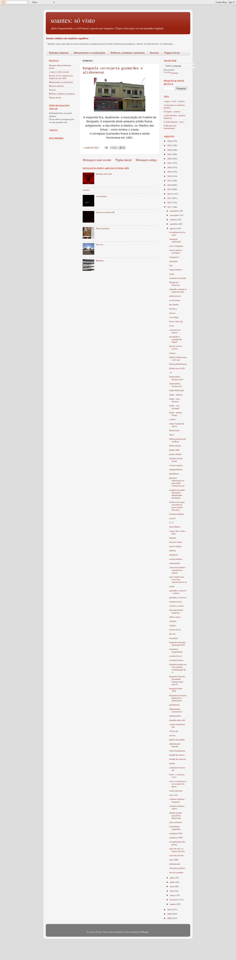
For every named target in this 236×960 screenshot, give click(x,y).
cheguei (172, 537)
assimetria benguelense (176, 650)
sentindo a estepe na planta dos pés (178, 290)
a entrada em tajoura (174, 331)
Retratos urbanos (59, 52)
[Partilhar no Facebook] (120, 147)
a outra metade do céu (177, 725)
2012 (169, 202)
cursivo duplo (175, 546)
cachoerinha (174, 563)
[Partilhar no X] (117, 147)
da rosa (172, 633)
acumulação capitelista (175, 827)
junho (172, 882)
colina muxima (176, 790)
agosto (173, 228)
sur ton (172, 735)
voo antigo (174, 317)
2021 (169, 162)
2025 (169, 145)
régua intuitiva (175, 269)
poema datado (175, 454)
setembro (174, 223)
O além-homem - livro (174, 121)
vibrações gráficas (177, 868)
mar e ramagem (176, 245)
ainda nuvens (175, 295)
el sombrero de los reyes (177, 233)
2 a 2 (171, 522)
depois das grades (177, 739)
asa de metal (174, 300)
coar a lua (173, 794)
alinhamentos (175, 715)
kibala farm (174, 430)
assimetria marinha (177, 278)
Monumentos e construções (89, 52)
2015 (169, 189)
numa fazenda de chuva (176, 425)
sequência (173, 554)
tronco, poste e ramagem (175, 251)
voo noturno (101, 196)
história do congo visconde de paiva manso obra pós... (177, 506)
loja (171, 265)
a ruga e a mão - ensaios (174, 101)
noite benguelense (177, 750)
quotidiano (174, 473)
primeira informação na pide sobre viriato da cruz (176, 481)
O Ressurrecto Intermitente (170, 127)
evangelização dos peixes (177, 843)
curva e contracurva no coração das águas (178, 784)
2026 (169, 141)
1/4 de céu (173, 731)
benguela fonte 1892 (175, 689)
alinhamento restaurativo (175, 710)
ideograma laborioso (174, 283)
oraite (171, 586)
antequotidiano (176, 469)
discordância (174, 526)
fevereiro (174, 899)
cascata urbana (175, 559)
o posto (172, 419)
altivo (171, 434)
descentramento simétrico (176, 611)
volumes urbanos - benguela (177, 800)
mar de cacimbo (176, 872)
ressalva (86, 189)
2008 (169, 918)
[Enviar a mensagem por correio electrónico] (106, 147)
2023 (169, 154)
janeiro (173, 904)
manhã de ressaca (176, 754)
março (173, 895)
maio (172, 886)
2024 (169, 149)
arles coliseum (175, 822)
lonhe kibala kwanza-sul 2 (176, 378)
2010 (169, 909)
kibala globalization (178, 363)
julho (172, 877)
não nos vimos (175, 541)
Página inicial (172, 52)
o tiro (171, 325)
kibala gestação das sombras (177, 440)
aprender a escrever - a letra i (177, 591)
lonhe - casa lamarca (174, 400)
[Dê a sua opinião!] (114, 147)
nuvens (172, 312)
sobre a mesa (174, 616)
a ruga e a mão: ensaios (59, 71)
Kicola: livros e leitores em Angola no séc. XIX (61, 77)
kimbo (172, 763)
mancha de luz (175, 601)
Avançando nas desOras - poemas (175, 106)
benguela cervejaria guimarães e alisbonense (178, 698)
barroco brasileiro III (105, 212)
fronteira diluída (176, 513)
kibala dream (175, 445)
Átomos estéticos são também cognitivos (67, 38)
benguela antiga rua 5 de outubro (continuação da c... (178, 668)
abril (172, 890)
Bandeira (100, 260)
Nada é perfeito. (103, 228)
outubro (173, 219)
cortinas (172, 621)
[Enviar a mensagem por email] (111, 147)
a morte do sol (175, 655)
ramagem (173, 261)
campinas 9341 (176, 833)
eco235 (172, 518)
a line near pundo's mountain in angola (177, 570)
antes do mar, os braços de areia (177, 850)
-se (170, 372)
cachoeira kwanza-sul (177, 769)
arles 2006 (173, 859)
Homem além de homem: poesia (60, 66)
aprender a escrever (177, 597)
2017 (169, 180)
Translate (174, 72)
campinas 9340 (176, 837)
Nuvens (154, 52)
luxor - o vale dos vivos (176, 775)
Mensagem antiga (146, 160)
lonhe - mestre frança (175, 413)
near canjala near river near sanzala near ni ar (178, 579)
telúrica (172, 550)
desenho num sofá (104, 173)
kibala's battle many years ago (178, 358)
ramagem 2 (174, 257)
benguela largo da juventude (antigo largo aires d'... (177, 680)
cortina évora (175, 629)
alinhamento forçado (174, 745)
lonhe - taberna (176, 394)
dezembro (174, 210)
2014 (169, 193)
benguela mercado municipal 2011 (177, 643)
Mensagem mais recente (97, 160)
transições (173, 638)
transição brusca (176, 660)
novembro (174, 215)
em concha (174, 304)
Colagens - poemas (172, 111)
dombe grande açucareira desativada (175, 815)
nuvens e (173, 308)
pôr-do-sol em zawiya (175, 347)
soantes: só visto (73, 20)
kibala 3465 (174, 449)
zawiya (172, 353)
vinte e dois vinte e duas (177, 532)
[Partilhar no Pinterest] (124, 147)
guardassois (174, 704)
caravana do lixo (176, 855)
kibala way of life (177, 368)
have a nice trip (176, 321)
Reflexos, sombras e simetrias (127, 52)
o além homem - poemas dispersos (174, 116)
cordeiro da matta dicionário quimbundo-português (177, 494)
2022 (169, 158)
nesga (171, 273)
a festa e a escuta (176, 605)
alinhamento (174, 863)
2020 (169, 167)
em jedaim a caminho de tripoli (175, 339)
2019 (169, 171)
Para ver (99, 244)
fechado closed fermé (175, 459)
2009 (169, 913)
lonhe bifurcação (176, 390)
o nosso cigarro (176, 465)
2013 (169, 198)
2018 (169, 176)
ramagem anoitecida (175, 240)
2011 (169, 207)
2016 (169, 184)
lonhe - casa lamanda (174, 407)
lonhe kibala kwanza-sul (175, 385)
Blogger (145, 931)
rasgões (172, 625)
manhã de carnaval (177, 759)
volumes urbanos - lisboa (177, 807)
